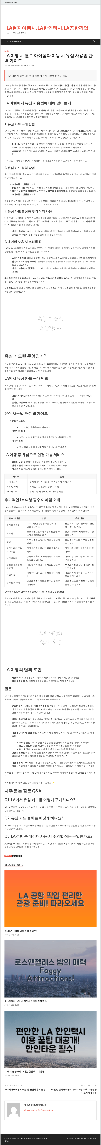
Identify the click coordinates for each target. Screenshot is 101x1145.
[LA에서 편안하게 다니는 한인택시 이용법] (50, 1040)
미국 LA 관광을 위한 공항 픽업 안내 (21, 930)
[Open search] (94, 42)
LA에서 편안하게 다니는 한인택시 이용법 (24, 1071)
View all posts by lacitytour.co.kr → (38, 1110)
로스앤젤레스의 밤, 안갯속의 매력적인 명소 (25, 1001)
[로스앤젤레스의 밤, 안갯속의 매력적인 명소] (50, 969)
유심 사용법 (17, 856)
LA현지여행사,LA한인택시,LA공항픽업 (47, 28)
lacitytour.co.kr (28, 65)
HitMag (93, 1138)
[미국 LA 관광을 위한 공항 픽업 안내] (50, 899)
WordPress (81, 1138)
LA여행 (6, 51)
